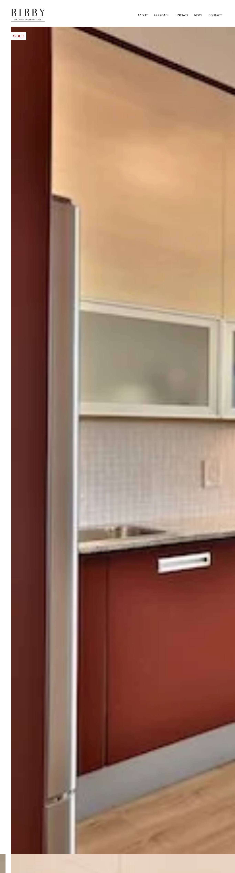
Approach (161, 15)
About (143, 15)
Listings (182, 15)
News (198, 15)
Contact (215, 15)
